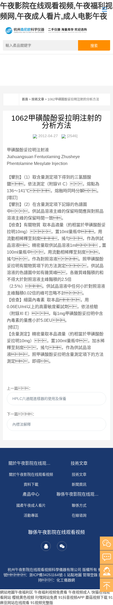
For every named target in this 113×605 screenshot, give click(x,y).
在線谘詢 (79, 515)
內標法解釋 (21, 424)
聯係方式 (79, 505)
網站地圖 (7, 592)
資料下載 (31, 484)
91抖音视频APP (71, 597)
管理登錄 (90, 575)
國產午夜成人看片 (31, 505)
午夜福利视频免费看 (50, 592)
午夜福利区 (24, 592)
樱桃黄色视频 (23, 597)
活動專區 (31, 515)
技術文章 (38, 99)
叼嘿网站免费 (46, 597)
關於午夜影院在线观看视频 (31, 463)
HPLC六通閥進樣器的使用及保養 (39, 399)
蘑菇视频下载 (96, 597)
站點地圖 (74, 575)
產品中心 (31, 494)
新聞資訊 (79, 484)
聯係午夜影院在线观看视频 (79, 494)
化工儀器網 (65, 580)
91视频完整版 (41, 603)
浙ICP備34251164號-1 (47, 575)
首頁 (25, 99)
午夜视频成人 (79, 592)
